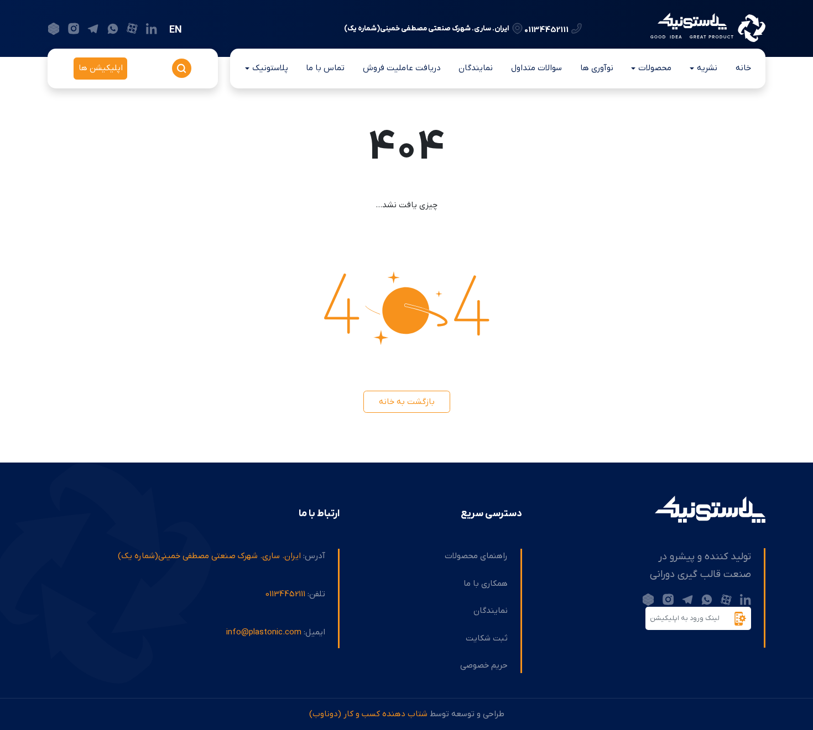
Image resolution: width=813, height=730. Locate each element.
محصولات (654, 67)
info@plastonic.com (263, 632)
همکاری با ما (485, 583)
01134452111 (546, 29)
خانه (743, 67)
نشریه (707, 67)
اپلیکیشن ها (101, 67)
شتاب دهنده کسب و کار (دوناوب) (368, 714)
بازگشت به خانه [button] (407, 401)
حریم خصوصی (484, 665)
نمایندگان (475, 67)
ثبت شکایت (487, 638)
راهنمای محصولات (476, 555)
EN (175, 30)
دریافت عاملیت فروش (402, 67)
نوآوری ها (596, 67)
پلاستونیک (270, 67)
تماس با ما (325, 67)
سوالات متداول (536, 67)
